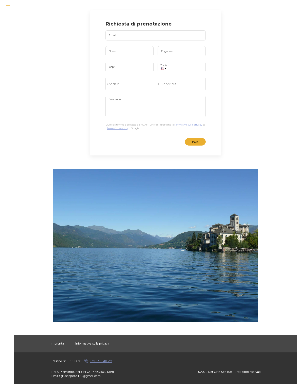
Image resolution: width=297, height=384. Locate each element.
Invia (195, 142)
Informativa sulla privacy (92, 343)
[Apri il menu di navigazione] (7, 7)
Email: (55, 376)
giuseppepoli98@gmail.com (81, 376)
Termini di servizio (117, 128)
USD (73, 361)
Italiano (57, 361)
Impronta (57, 343)
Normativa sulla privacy (188, 124)
